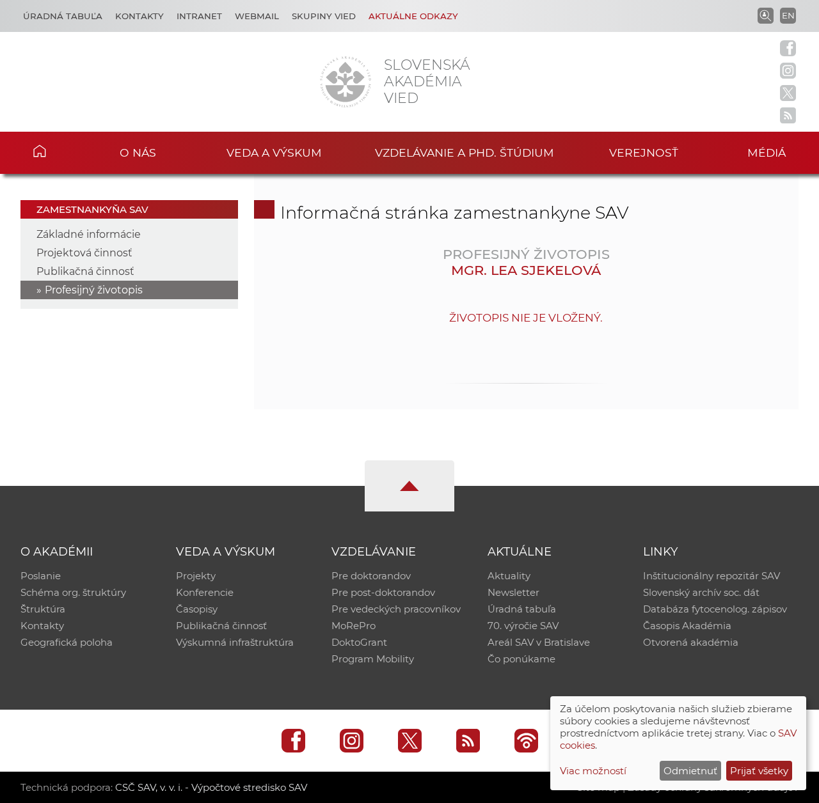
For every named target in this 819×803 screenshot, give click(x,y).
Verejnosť (643, 152)
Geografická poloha (66, 642)
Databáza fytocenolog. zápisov (715, 609)
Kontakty (139, 16)
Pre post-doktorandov (383, 592)
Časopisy (197, 609)
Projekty (196, 576)
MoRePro (353, 626)
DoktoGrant (359, 642)
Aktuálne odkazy (413, 16)
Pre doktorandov (371, 576)
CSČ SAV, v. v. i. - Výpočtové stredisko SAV (211, 787)
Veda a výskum (274, 152)
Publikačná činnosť (85, 271)
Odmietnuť (690, 771)
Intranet (199, 16)
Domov (58, 151)
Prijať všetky (759, 771)
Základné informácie (88, 234)
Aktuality (509, 576)
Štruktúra (42, 609)
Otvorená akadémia (690, 642)
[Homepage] (345, 81)
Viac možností (593, 771)
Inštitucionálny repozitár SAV (711, 576)
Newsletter (513, 592)
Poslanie (40, 576)
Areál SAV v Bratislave (539, 642)
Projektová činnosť (84, 253)
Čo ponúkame (521, 659)
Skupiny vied (324, 16)
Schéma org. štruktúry (73, 592)
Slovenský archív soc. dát (701, 592)
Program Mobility (372, 659)
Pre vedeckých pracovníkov (396, 609)
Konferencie (205, 592)
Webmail (257, 16)
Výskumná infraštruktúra (235, 642)
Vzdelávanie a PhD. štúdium (464, 152)
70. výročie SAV (523, 626)
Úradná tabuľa (62, 16)
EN (788, 15)
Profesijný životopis (94, 290)
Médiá (766, 152)
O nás (138, 152)
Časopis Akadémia (687, 626)
